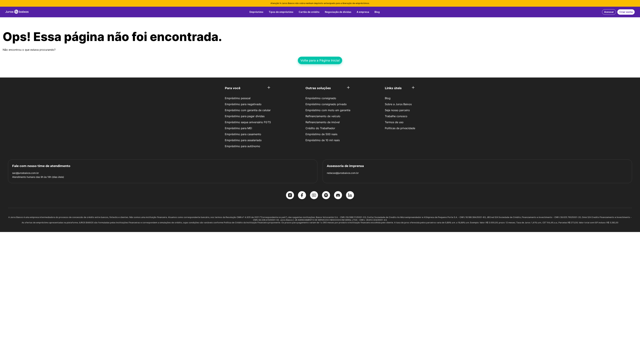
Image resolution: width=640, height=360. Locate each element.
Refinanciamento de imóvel (323, 122)
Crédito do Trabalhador (320, 128)
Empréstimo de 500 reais (321, 134)
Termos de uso (394, 122)
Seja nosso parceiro (397, 110)
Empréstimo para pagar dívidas (244, 116)
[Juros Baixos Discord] (338, 195)
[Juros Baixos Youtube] (314, 195)
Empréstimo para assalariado (243, 140)
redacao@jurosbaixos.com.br (343, 173)
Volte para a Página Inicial (320, 60)
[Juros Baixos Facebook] (302, 195)
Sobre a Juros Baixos (398, 104)
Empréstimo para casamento (243, 134)
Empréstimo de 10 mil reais (323, 140)
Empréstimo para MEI (238, 128)
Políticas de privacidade (400, 128)
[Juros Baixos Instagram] (290, 195)
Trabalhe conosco (396, 116)
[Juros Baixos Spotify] (326, 195)
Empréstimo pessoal (237, 98)
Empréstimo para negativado (243, 104)
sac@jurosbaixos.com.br (25, 173)
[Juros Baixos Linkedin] (350, 195)
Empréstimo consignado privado (326, 104)
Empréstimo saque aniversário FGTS (248, 122)
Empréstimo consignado (321, 98)
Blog (387, 98)
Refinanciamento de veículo (323, 116)
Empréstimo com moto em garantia (328, 110)
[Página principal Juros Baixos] (16, 12)
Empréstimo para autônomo (242, 146)
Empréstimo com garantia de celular (248, 110)
